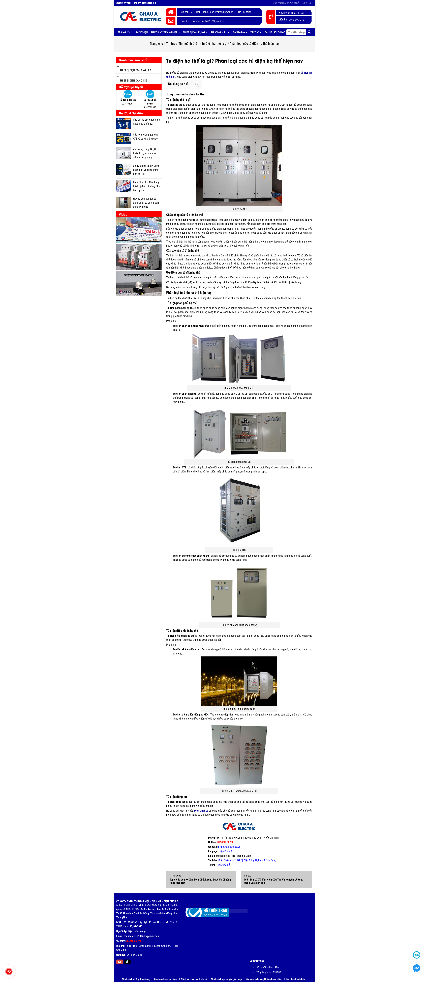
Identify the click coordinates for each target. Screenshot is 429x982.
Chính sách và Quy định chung (136, 979)
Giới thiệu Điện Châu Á (286, 2)
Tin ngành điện (188, 44)
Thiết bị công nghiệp (164, 32)
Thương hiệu (219, 32)
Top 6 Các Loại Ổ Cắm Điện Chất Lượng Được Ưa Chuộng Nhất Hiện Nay (200, 881)
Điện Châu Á (225, 851)
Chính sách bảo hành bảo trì (194, 979)
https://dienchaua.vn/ (229, 846)
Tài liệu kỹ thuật (275, 32)
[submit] (309, 32)
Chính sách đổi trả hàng (165, 979)
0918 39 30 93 (296, 12)
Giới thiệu (142, 32)
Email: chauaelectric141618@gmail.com (204, 20)
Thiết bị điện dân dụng (133, 80)
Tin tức (255, 32)
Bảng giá (239, 32)
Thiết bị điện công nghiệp (135, 70)
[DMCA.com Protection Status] (235, 910)
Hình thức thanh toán (295, 979)
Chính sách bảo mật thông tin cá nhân (264, 979)
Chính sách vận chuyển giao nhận (226, 979)
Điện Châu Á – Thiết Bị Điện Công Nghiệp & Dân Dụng (247, 860)
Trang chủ (125, 32)
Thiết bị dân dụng (194, 32)
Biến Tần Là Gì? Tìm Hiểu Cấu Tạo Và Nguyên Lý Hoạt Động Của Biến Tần (273, 881)
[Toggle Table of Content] (194, 84)
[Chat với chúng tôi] (416, 968)
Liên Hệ (306, 2)
